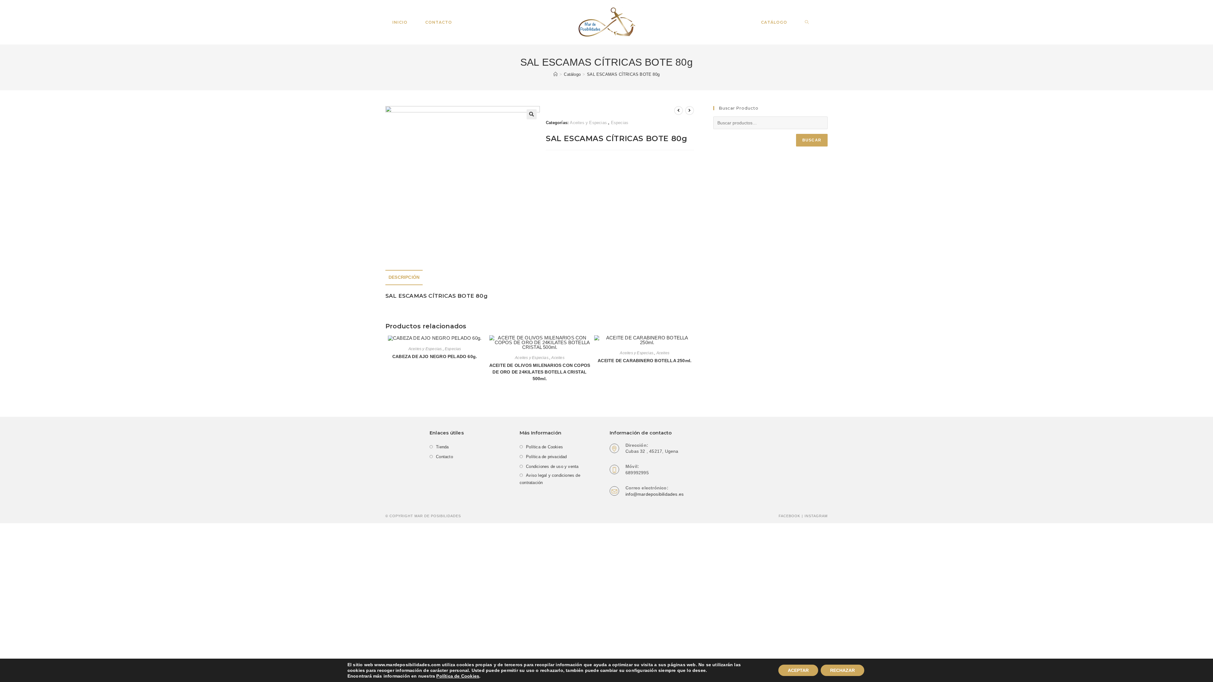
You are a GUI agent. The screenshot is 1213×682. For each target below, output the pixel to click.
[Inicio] (555, 74)
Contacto (444, 456)
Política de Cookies (544, 447)
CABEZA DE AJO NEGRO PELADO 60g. (434, 356)
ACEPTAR (798, 670)
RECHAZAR (842, 670)
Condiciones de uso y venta (552, 466)
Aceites (557, 358)
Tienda (442, 447)
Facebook (789, 516)
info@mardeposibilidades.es (654, 494)
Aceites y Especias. (589, 122)
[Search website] (807, 22)
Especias (620, 122)
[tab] (404, 277)
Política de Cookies (457, 676)
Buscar (811, 140)
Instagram (816, 516)
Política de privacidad (546, 456)
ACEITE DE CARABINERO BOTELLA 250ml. (644, 360)
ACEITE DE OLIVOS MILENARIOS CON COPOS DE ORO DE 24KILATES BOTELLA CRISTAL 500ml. (539, 372)
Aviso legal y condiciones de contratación (550, 479)
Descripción (404, 277)
